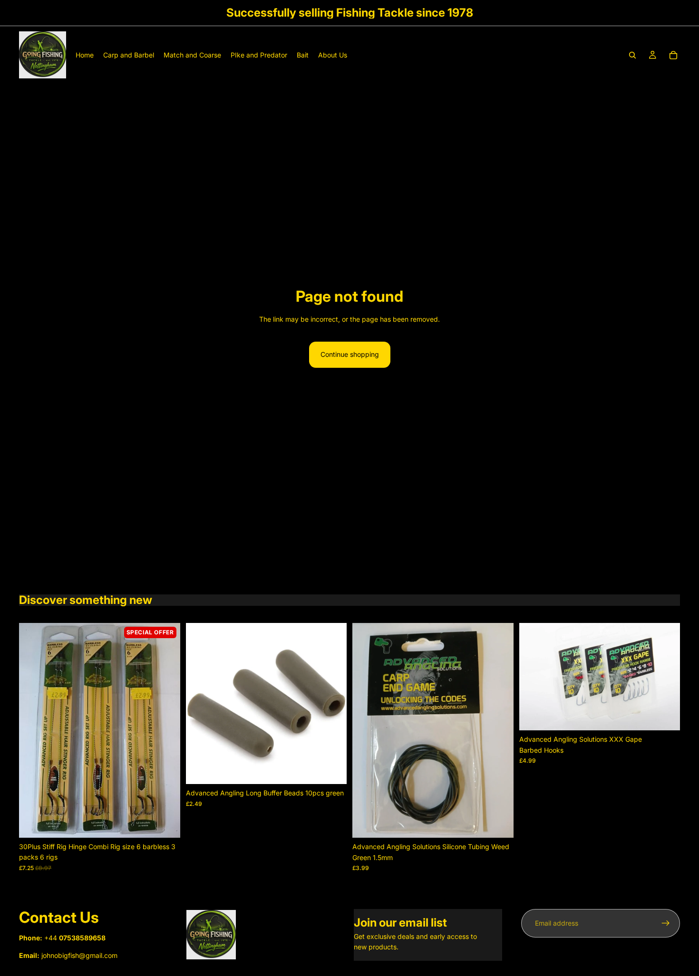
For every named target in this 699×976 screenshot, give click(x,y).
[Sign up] (666, 923)
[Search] (632, 55)
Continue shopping (349, 354)
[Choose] (665, 716)
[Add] (165, 823)
